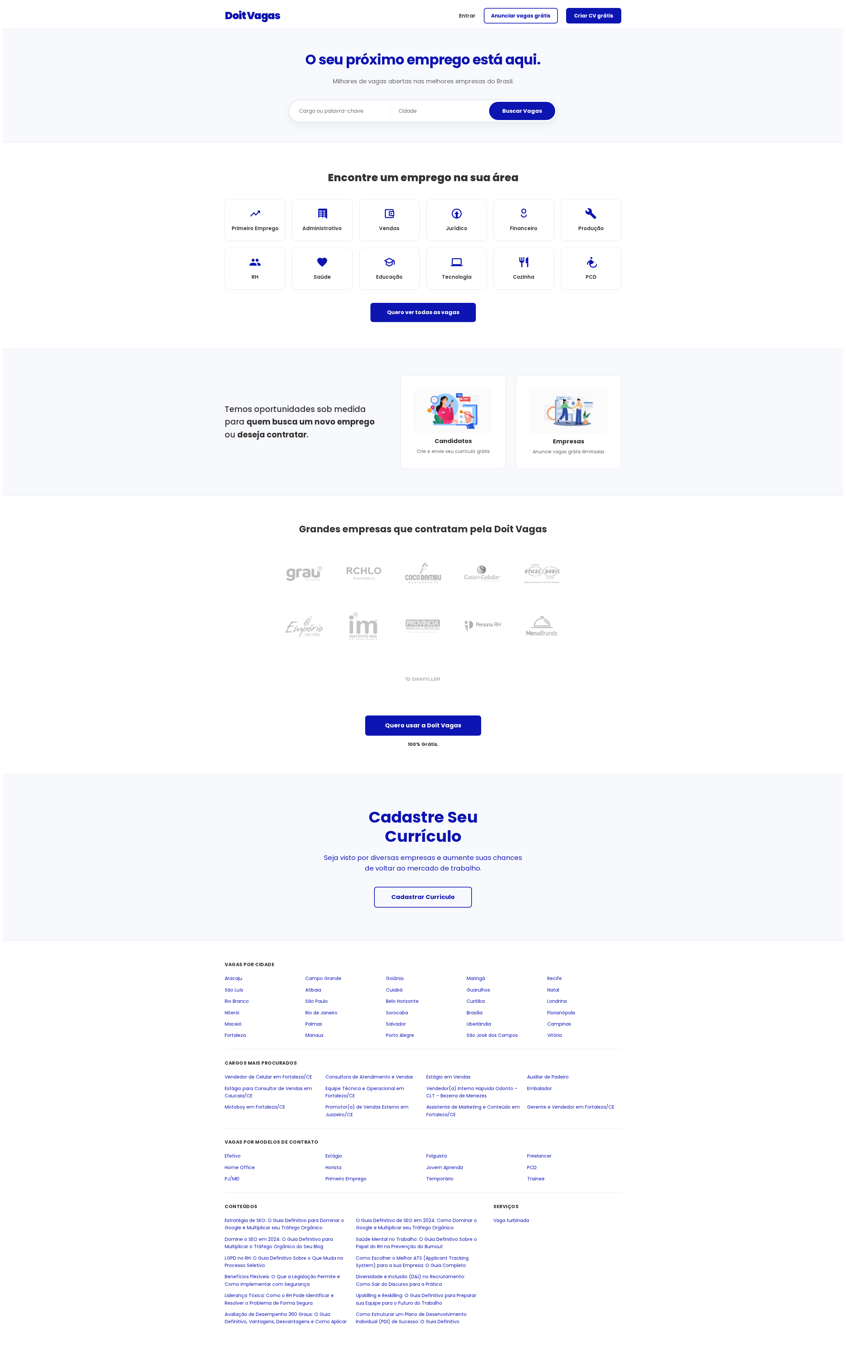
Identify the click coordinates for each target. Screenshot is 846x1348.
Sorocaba (397, 1012)
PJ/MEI (232, 1178)
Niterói (232, 1012)
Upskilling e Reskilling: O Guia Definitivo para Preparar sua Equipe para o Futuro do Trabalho (416, 1299)
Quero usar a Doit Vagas (423, 725)
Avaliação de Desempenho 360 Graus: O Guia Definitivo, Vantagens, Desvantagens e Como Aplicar (286, 1318)
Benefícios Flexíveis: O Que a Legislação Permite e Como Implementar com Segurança (282, 1280)
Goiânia (395, 978)
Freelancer (539, 1156)
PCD (532, 1167)
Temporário (439, 1178)
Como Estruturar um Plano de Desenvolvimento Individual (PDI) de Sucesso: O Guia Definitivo (411, 1318)
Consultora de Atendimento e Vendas (369, 1077)
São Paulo (316, 1001)
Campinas (559, 1024)
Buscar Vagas (522, 111)
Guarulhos (478, 990)
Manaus (314, 1035)
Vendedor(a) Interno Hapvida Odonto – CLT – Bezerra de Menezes (472, 1092)
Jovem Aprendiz (444, 1167)
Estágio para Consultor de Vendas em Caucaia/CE (268, 1092)
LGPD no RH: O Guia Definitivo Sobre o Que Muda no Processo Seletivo (284, 1262)
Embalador (539, 1088)
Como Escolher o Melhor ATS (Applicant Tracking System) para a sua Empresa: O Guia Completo (412, 1262)
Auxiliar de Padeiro (548, 1077)
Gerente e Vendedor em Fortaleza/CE (570, 1107)
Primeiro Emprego (346, 1178)
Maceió (233, 1024)
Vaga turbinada (511, 1220)
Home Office (240, 1167)
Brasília (474, 1012)
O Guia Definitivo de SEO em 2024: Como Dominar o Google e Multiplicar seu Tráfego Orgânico (416, 1224)
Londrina (557, 1001)
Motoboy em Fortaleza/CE (255, 1107)
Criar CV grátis (593, 15)
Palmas (313, 1024)
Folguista (436, 1156)
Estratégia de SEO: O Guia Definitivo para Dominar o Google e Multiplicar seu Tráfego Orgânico (284, 1224)
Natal (553, 990)
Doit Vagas (252, 15)
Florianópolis (561, 1012)
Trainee (536, 1178)
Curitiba (476, 1001)
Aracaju (233, 978)
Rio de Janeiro (321, 1012)
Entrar (467, 16)
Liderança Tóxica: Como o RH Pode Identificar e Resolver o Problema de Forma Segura (279, 1299)
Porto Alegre (400, 1035)
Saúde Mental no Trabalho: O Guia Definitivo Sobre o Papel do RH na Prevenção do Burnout (416, 1243)
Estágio (334, 1156)
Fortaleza (235, 1035)
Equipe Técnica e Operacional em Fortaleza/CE (365, 1092)
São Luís (234, 990)
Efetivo (233, 1156)
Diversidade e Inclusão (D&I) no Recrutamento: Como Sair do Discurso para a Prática (410, 1280)
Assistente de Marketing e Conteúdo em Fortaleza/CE (473, 1111)
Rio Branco (237, 1001)
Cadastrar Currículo (423, 897)
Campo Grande (323, 978)
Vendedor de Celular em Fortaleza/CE (268, 1077)
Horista (333, 1167)
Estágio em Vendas (448, 1077)
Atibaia (313, 990)
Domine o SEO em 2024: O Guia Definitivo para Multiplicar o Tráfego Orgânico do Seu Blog (279, 1243)
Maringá (476, 978)
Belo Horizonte (402, 1001)
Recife (554, 978)
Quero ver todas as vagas (423, 312)
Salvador (396, 1024)
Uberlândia (479, 1024)
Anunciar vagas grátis (521, 15)
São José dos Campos (492, 1035)
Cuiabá (394, 990)
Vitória (554, 1035)
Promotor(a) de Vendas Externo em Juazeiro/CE (367, 1111)
